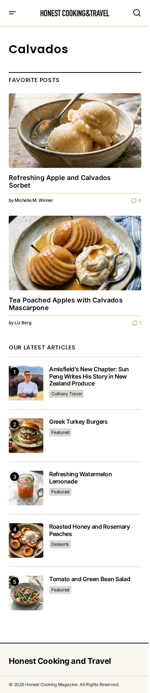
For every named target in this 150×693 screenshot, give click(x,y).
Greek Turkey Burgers (78, 421)
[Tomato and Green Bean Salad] (26, 593)
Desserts (60, 544)
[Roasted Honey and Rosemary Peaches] (26, 540)
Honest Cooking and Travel (60, 661)
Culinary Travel (66, 393)
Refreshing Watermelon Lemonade (80, 478)
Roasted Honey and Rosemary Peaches (89, 530)
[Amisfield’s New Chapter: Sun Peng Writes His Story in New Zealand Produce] (26, 383)
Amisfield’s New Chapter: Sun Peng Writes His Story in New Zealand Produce (89, 376)
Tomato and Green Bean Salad (89, 579)
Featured (60, 432)
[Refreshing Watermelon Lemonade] (26, 488)
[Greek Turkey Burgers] (26, 435)
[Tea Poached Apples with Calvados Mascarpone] (75, 253)
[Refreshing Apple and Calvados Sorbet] (75, 130)
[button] (12, 13)
